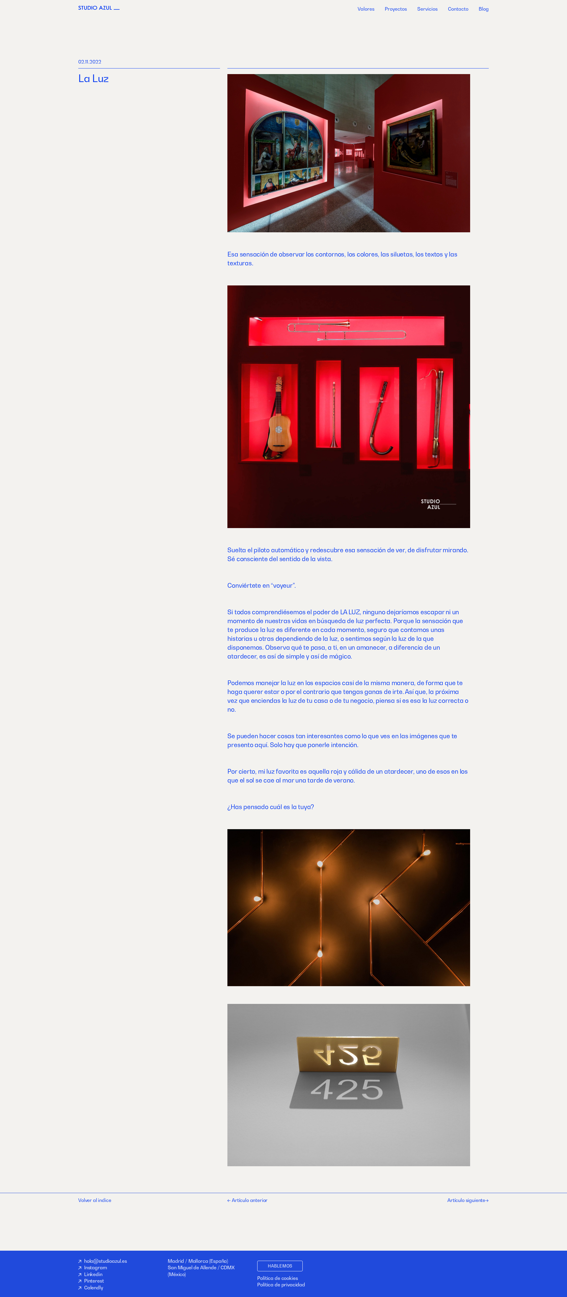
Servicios (427, 9)
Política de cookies (277, 1278)
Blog (484, 9)
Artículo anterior (249, 1200)
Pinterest (94, 1281)
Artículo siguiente (466, 1200)
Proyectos (396, 9)
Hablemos (280, 1265)
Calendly (93, 1288)
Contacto (458, 9)
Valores (366, 9)
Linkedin (93, 1274)
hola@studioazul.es (105, 1261)
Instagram (95, 1267)
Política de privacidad (281, 1285)
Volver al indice (94, 1200)
